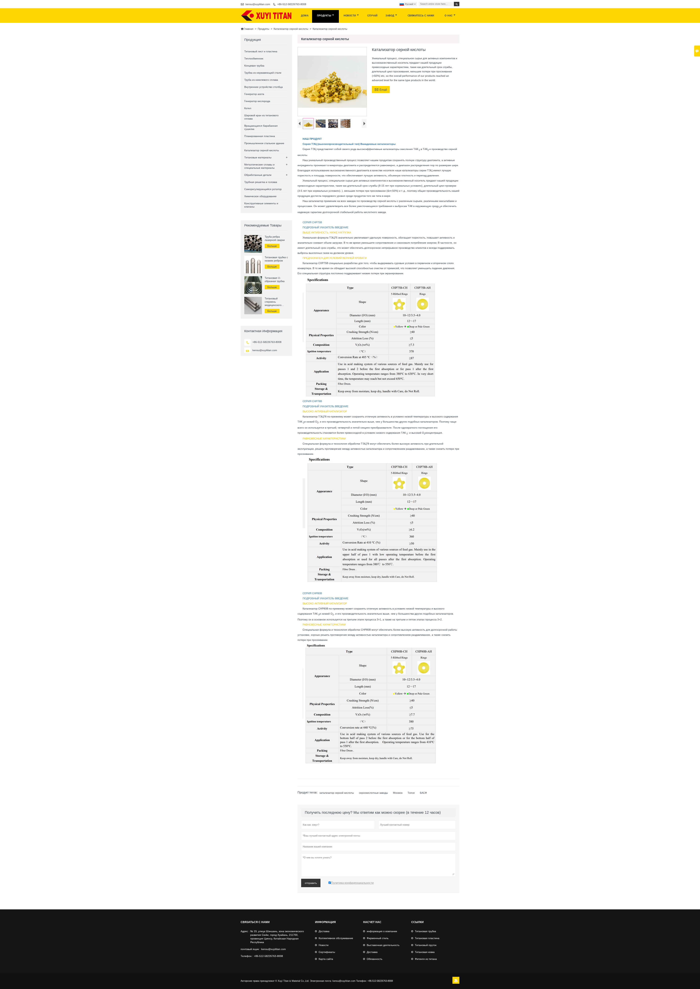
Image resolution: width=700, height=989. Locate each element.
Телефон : (247, 956)
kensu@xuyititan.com (258, 4)
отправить (311, 882)
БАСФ (423, 792)
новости (350, 15)
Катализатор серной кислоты (291, 28)
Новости (323, 945)
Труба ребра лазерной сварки (275, 238)
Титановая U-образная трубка (275, 279)
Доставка (324, 931)
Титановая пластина (427, 938)
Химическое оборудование (260, 196)
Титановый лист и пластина (260, 51)
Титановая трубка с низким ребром (276, 259)
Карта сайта (326, 958)
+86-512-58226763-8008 (291, 4)
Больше (272, 246)
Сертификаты (327, 952)
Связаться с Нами (255, 922)
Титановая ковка (425, 952)
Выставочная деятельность (383, 945)
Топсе (411, 792)
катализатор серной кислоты (337, 792)
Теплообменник (253, 58)
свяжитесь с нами (421, 15)
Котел (247, 108)
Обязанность (374, 958)
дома (304, 15)
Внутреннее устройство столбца (263, 86)
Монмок (397, 792)
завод (390, 15)
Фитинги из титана (426, 958)
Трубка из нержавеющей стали (262, 72)
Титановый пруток (425, 945)
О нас (449, 15)
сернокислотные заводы (373, 792)
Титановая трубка (425, 931)
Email (381, 89)
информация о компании (382, 931)
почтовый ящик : (250, 949)
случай (372, 15)
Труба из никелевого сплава (261, 79)
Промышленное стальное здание (264, 143)
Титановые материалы (257, 157)
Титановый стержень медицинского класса (273, 302)
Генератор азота (254, 94)
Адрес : (245, 931)
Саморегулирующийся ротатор (263, 189)
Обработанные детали (257, 174)
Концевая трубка (254, 65)
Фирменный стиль (377, 938)
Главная (247, 28)
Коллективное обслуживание (336, 938)
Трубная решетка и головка (260, 182)
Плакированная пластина (259, 136)
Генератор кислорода (257, 101)
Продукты (324, 15)
